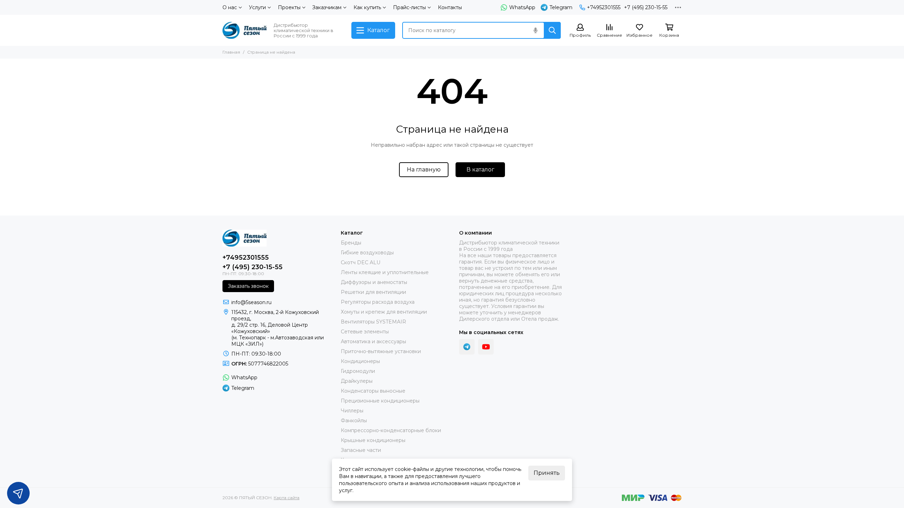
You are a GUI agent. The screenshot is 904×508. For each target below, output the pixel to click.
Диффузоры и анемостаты (374, 282)
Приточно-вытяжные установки (381, 351)
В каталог (480, 169)
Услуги (257, 7)
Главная (231, 52)
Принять (547, 473)
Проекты (289, 7)
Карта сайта (286, 497)
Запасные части (361, 450)
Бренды (351, 243)
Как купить (367, 7)
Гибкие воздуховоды (367, 252)
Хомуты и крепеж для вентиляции (384, 312)
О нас (229, 7)
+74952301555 (603, 7)
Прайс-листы (409, 7)
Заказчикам (326, 7)
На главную (424, 169)
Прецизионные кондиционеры (380, 401)
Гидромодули (358, 371)
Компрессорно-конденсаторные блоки (391, 430)
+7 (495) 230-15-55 (645, 7)
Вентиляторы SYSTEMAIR (373, 322)
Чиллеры (352, 410)
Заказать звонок (248, 286)
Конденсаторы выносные (373, 391)
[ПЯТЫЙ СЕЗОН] (244, 30)
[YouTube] (486, 347)
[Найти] (552, 30)
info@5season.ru (251, 302)
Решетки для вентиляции (373, 292)
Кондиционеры (360, 361)
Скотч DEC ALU (360, 262)
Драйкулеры (357, 381)
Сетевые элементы (365, 331)
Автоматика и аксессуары (373, 341)
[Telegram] (467, 347)
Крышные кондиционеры (373, 440)
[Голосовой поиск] (535, 30)
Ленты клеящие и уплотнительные (385, 272)
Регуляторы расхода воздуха (378, 302)
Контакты (450, 7)
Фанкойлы (354, 420)
